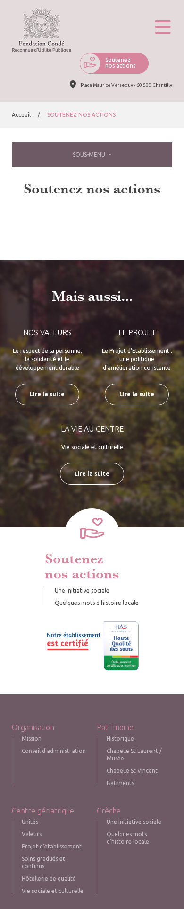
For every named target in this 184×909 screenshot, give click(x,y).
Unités (30, 822)
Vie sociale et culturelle (53, 891)
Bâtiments (120, 783)
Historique (120, 738)
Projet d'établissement (52, 846)
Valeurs (32, 834)
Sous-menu (90, 154)
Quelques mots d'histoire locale (97, 603)
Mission (32, 738)
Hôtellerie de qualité (49, 878)
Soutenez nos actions (120, 63)
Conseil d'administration (54, 751)
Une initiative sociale (82, 590)
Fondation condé (41, 30)
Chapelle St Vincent (132, 771)
